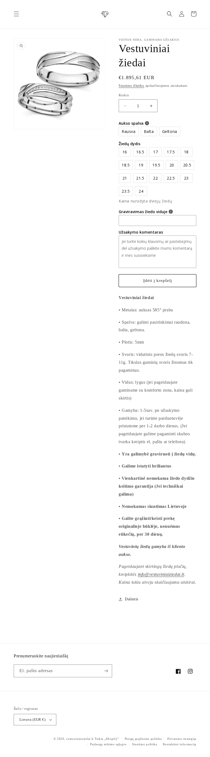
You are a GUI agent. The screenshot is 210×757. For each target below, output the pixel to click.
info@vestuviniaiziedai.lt (161, 574)
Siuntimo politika (144, 744)
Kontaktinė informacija (179, 744)
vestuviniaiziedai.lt (80, 738)
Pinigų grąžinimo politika (143, 738)
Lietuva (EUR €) (32, 719)
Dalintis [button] (131, 599)
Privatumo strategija (181, 738)
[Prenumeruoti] (106, 670)
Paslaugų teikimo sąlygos (108, 744)
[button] (16, 14)
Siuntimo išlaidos (131, 86)
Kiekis (124, 95)
